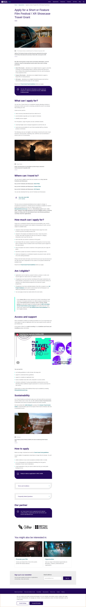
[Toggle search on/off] (83, 2)
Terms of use (52, 591)
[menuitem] (49, 2)
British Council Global (18, 591)
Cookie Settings (22, 603)
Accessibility (39, 591)
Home (16, 4)
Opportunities (21, 4)
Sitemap (63, 591)
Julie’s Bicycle (28, 405)
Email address (48, 574)
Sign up (67, 578)
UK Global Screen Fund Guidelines (38, 307)
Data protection (45, 591)
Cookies (58, 591)
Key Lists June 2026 (24, 198)
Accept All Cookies (36, 603)
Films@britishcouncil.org (21, 390)
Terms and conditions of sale (29, 591)
